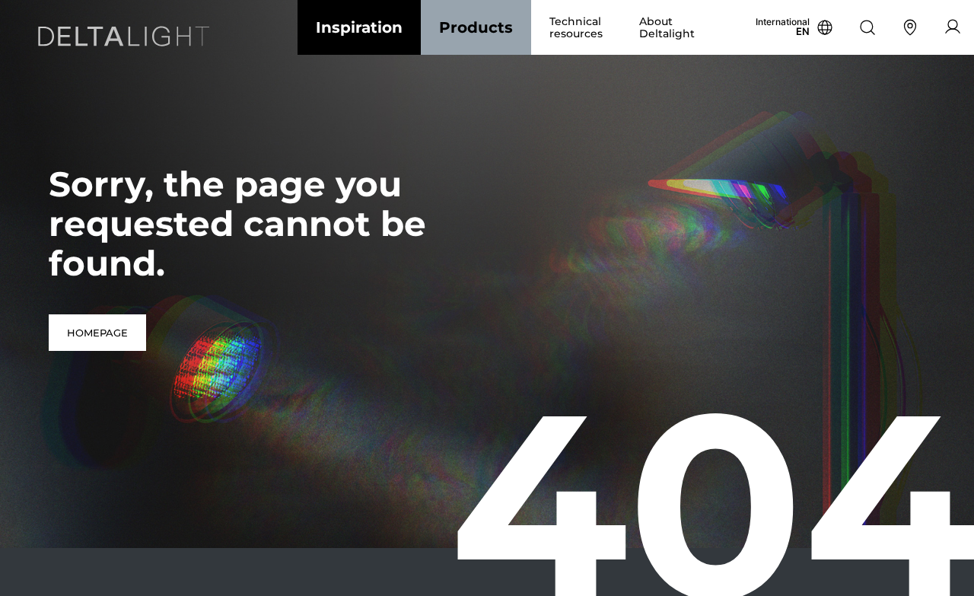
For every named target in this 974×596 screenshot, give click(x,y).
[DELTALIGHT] (128, 39)
